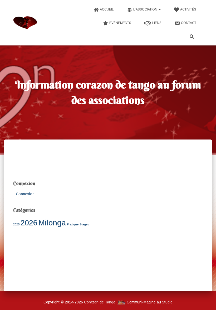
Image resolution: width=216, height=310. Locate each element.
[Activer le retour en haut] (205, 299)
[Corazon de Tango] (25, 22)
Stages (84, 224)
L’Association (145, 9)
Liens (156, 23)
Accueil (107, 9)
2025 (16, 224)
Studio (167, 302)
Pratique (72, 224)
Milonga (52, 222)
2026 (29, 222)
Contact (188, 23)
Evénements (120, 23)
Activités (188, 9)
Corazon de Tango (99, 302)
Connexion (25, 194)
